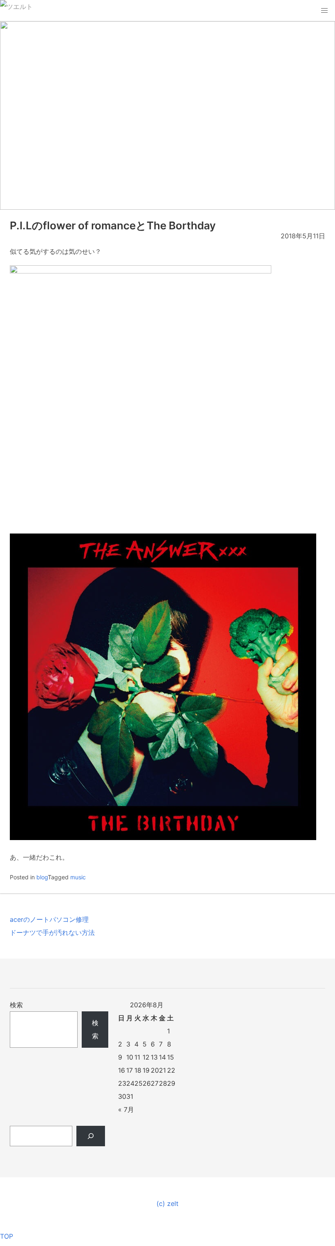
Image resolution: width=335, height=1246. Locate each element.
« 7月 (126, 1109)
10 (129, 1057)
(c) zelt (167, 1203)
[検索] (90, 1136)
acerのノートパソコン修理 (49, 919)
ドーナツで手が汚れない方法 (52, 932)
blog (42, 877)
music (78, 877)
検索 (16, 1005)
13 (154, 1057)
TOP (6, 1236)
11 (137, 1057)
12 (146, 1057)
